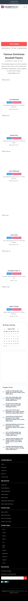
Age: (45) (9, 102)
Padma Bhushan (5, 488)
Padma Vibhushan (5, 491)
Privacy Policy (4, 477)
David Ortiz (14, 135)
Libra (3, 547)
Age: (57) (9, 174)
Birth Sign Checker (5, 515)
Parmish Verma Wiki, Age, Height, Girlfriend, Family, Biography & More (13, 405)
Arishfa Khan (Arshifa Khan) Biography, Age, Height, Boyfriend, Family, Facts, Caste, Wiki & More (15, 419)
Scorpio (4, 550)
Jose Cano (14, 235)
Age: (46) (9, 309)
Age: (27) (9, 273)
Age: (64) (9, 237)
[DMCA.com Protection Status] (5, 581)
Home (2, 464)
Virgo (3, 545)
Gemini (4, 536)
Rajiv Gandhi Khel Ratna (7, 504)
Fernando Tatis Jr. (14, 271)
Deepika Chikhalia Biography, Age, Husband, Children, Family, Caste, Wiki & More (15, 448)
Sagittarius (5, 553)
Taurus (4, 532)
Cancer (4, 539)
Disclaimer (3, 467)
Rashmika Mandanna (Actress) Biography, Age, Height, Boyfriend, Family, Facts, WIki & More (15, 427)
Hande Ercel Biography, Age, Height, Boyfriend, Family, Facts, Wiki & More (15, 392)
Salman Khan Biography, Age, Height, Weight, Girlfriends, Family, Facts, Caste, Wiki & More (14, 441)
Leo (3, 542)
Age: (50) (9, 138)
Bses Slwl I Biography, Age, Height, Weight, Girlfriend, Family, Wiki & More (14, 399)
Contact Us (4, 470)
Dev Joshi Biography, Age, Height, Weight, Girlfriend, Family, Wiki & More (13, 433)
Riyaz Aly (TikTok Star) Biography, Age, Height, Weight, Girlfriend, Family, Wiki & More (15, 411)
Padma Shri (4, 485)
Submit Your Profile (6, 521)
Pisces (4, 563)
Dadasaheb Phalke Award (7, 500)
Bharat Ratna (4, 497)
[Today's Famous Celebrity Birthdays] (9, 6)
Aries (3, 529)
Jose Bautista (14, 99)
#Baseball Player (17, 102)
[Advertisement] (14, 24)
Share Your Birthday (6, 518)
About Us (3, 473)
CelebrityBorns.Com (19, 591)
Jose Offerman (14, 171)
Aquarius (4, 560)
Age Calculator (4, 512)
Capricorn (4, 556)
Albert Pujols (14, 306)
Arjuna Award (4, 494)
